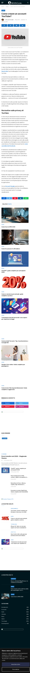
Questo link (4, 71)
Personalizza (15, 669)
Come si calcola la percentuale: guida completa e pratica (12, 294)
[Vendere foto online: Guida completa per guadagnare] (15, 352)
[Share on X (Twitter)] (10, 25)
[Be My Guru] (15, 2)
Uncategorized (5, 623)
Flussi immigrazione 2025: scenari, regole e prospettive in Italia (19, 477)
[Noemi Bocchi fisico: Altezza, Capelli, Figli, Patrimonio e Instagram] (5, 485)
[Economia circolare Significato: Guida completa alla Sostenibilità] (5, 492)
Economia (4, 438)
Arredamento (4, 607)
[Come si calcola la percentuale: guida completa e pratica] (15, 282)
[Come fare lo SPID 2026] (15, 215)
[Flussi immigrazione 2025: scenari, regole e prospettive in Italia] (5, 477)
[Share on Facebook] (4, 25)
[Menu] (2, 2)
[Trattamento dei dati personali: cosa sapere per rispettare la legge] (15, 306)
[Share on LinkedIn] (22, 25)
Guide (3, 10)
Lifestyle (3, 614)
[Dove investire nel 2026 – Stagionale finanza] (15, 444)
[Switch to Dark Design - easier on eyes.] (28, 2)
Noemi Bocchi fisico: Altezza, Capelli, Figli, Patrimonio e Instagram (18, 484)
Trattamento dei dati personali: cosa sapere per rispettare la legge (14, 318)
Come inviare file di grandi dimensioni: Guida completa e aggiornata (14, 388)
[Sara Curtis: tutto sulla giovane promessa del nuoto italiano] (5, 534)
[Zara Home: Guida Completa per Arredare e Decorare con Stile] (5, 510)
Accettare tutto (15, 664)
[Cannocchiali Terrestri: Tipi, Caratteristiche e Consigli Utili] (15, 329)
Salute (3, 618)
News (2, 616)
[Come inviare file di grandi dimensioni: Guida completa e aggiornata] (15, 376)
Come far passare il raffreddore (10, 248)
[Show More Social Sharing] (27, 25)
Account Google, (10, 186)
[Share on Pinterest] (16, 25)
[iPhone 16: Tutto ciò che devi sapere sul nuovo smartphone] (5, 526)
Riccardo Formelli (9, 19)
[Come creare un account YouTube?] (15, 37)
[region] (15, 660)
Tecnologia (4, 621)
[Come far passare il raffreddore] (15, 237)
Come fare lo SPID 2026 (8, 227)
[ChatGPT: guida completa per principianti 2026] (15, 259)
